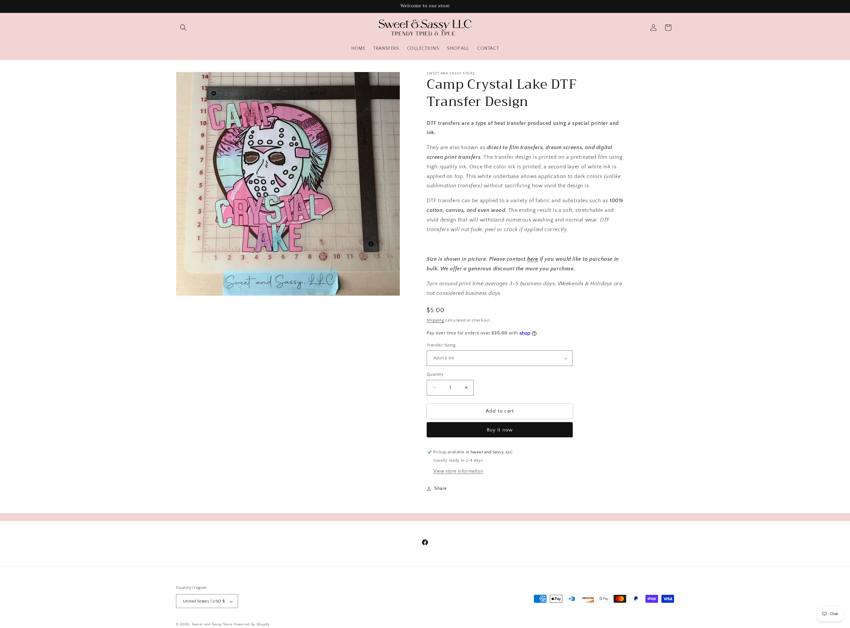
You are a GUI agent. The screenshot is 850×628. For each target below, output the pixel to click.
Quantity (435, 374)
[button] (183, 27)
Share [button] (440, 488)
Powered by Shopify (252, 625)
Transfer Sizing (441, 345)
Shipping (435, 320)
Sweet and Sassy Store (212, 625)
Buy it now (500, 430)
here (532, 259)
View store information (458, 471)
